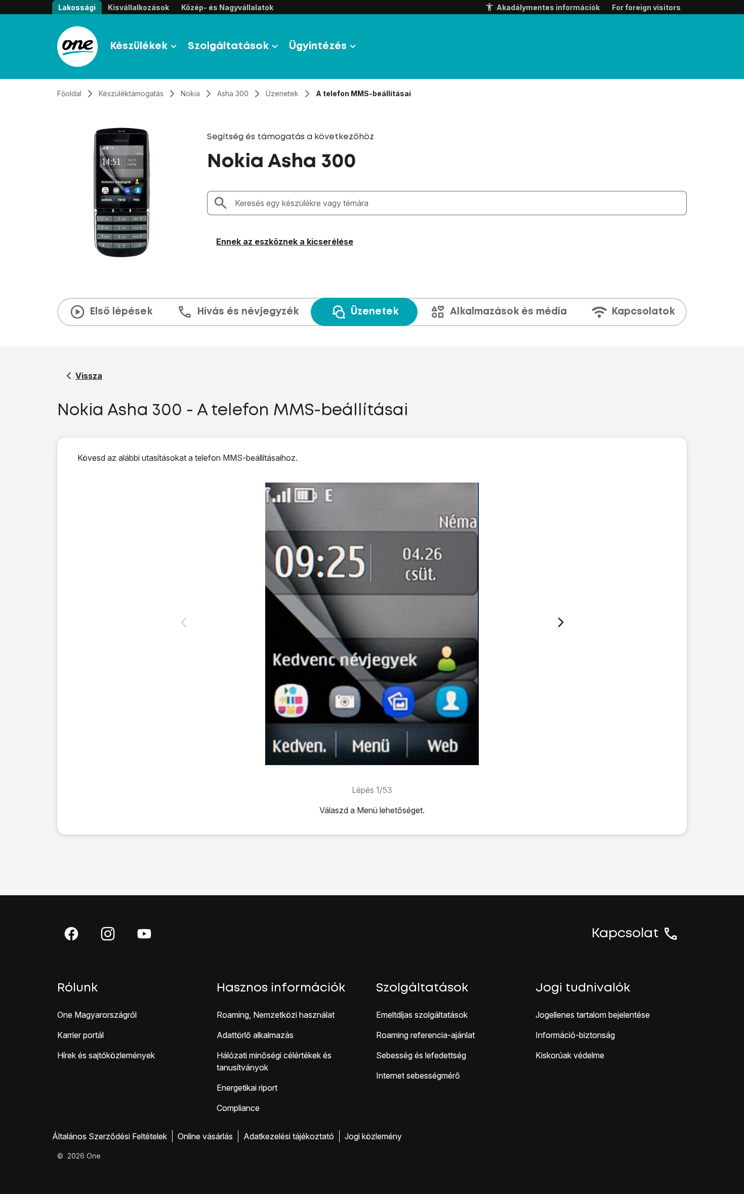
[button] (71, 934)
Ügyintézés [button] (318, 46)
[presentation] (372, 312)
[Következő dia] (561, 622)
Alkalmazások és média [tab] (508, 311)
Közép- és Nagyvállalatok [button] (227, 7)
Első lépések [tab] (121, 311)
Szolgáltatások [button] (228, 46)
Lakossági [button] (77, 7)
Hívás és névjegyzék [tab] (248, 311)
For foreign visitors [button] (646, 7)
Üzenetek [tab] (374, 311)
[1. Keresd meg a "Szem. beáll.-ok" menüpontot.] (372, 624)
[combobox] (457, 203)
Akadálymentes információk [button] (548, 7)
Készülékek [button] (139, 46)
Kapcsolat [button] (625, 934)
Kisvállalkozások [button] (138, 7)
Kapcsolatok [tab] (643, 311)
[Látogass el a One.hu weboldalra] (77, 46)
